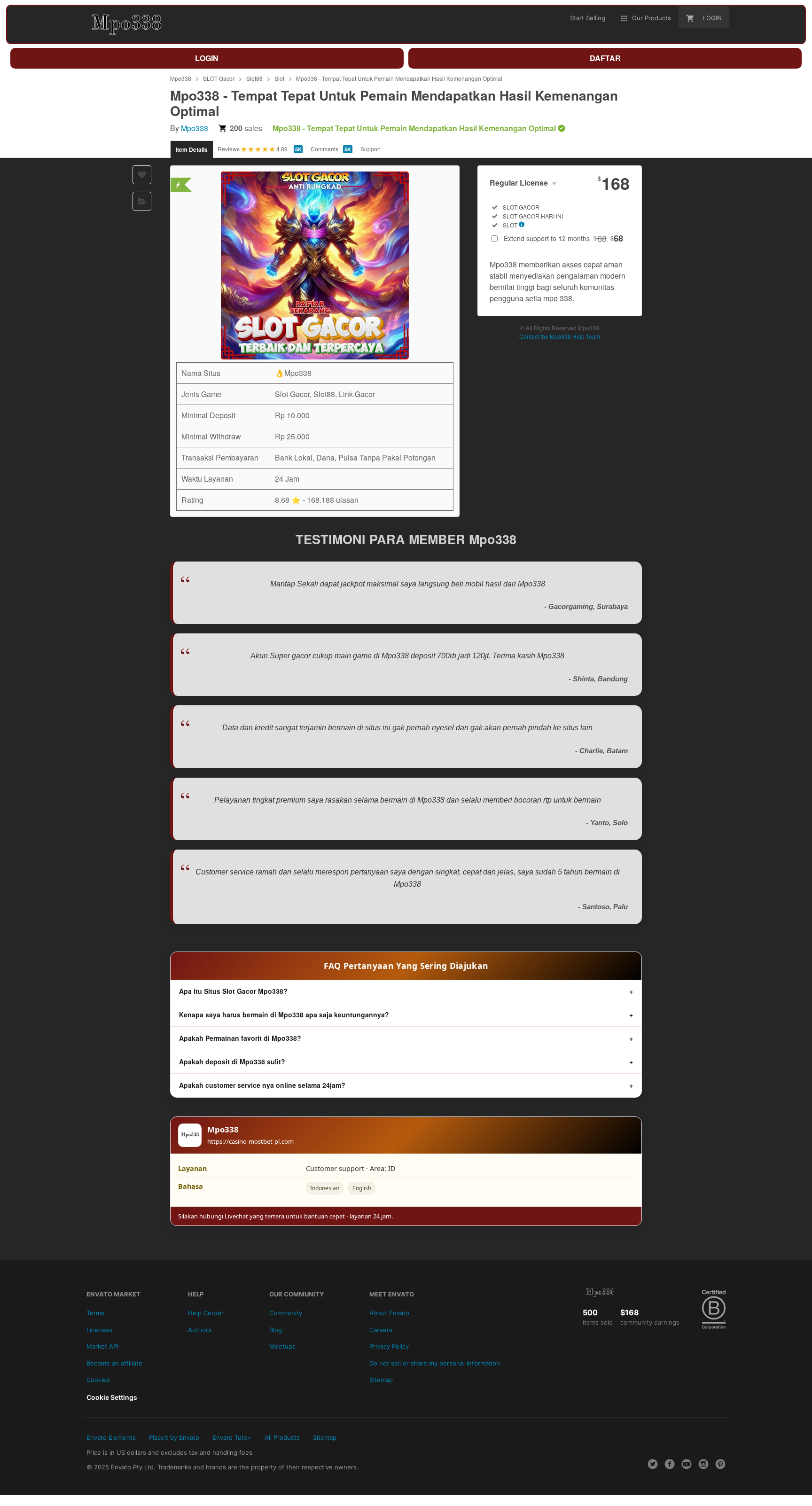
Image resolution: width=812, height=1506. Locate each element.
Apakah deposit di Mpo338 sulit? (232, 1061)
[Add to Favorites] (142, 174)
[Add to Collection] (142, 201)
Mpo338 (180, 78)
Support (370, 149)
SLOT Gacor (218, 78)
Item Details (192, 149)
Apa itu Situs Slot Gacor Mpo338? (233, 991)
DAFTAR (605, 58)
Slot (279, 78)
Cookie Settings (111, 1397)
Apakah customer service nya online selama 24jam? (262, 1085)
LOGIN (207, 58)
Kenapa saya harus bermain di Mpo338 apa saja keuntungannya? (284, 1014)
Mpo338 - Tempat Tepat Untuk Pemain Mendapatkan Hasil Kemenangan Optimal (399, 78)
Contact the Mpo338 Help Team (559, 336)
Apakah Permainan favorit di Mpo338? (240, 1038)
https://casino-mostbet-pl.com (250, 1141)
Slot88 (254, 78)
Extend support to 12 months (563, 238)
